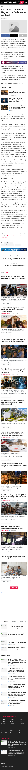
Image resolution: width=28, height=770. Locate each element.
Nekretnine (18, 244)
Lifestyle (12, 721)
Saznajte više (7, 303)
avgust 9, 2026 (12, 103)
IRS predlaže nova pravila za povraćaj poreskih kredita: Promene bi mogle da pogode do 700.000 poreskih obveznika (12, 433)
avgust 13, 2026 (13, 95)
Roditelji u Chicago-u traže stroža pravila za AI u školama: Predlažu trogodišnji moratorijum (13, 370)
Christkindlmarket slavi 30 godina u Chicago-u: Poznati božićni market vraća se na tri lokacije (14, 465)
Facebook (15, 236)
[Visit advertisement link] (14, 62)
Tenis (20, 721)
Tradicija (21, 723)
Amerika (10, 6)
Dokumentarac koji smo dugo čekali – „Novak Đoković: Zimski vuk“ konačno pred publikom (17, 634)
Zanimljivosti (22, 732)
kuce (11, 242)
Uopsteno (21, 727)
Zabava (21, 731)
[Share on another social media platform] (23, 35)
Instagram (10, 236)
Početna (2, 6)
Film (2, 725)
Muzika (12, 723)
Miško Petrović (5, 530)
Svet (11, 732)
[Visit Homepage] (14, 2)
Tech (20, 719)
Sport (11, 729)
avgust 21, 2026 (14, 313)
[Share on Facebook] (5, 35)
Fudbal (2, 727)
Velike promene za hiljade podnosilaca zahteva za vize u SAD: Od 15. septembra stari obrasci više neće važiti (13, 278)
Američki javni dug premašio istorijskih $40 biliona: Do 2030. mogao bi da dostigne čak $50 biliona (14, 496)
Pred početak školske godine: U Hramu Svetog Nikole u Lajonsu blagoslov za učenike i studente (12, 309)
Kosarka (12, 719)
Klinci (2, 729)
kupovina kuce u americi (8, 244)
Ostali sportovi (14, 725)
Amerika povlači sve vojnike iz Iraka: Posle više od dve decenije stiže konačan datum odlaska (18, 92)
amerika (3, 721)
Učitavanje (14, 587)
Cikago (3, 723)
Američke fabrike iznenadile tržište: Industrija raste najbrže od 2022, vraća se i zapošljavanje (17, 107)
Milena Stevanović (6, 313)
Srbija (4, 533)
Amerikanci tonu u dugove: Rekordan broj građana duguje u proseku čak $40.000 (17, 100)
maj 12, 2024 (3, 18)
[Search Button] (26, 2)
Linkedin (4, 237)
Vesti (7, 6)
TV (20, 725)
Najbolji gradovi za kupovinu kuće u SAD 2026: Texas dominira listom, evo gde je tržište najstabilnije (13, 402)
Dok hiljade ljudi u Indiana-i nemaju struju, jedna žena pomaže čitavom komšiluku (17, 678)
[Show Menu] (2, 2)
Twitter (20, 236)
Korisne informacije (4, 731)
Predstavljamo (14, 727)
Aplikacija (3, 763)
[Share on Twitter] (14, 35)
